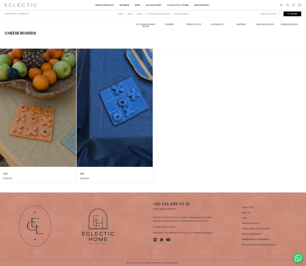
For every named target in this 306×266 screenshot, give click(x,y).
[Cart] (299, 5)
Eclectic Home (178, 5)
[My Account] (281, 5)
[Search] (287, 5)
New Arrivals (104, 5)
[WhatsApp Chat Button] (298, 258)
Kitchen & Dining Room (157, 14)
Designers (201, 5)
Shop (130, 14)
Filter (293, 13)
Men (137, 5)
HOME (139, 14)
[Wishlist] (293, 5)
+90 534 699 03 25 (171, 204)
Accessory (154, 5)
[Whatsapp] (161, 239)
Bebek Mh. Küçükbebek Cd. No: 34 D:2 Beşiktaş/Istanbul (183, 232)
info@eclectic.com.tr (164, 226)
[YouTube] (168, 239)
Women (124, 5)
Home (120, 14)
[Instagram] (155, 239)
